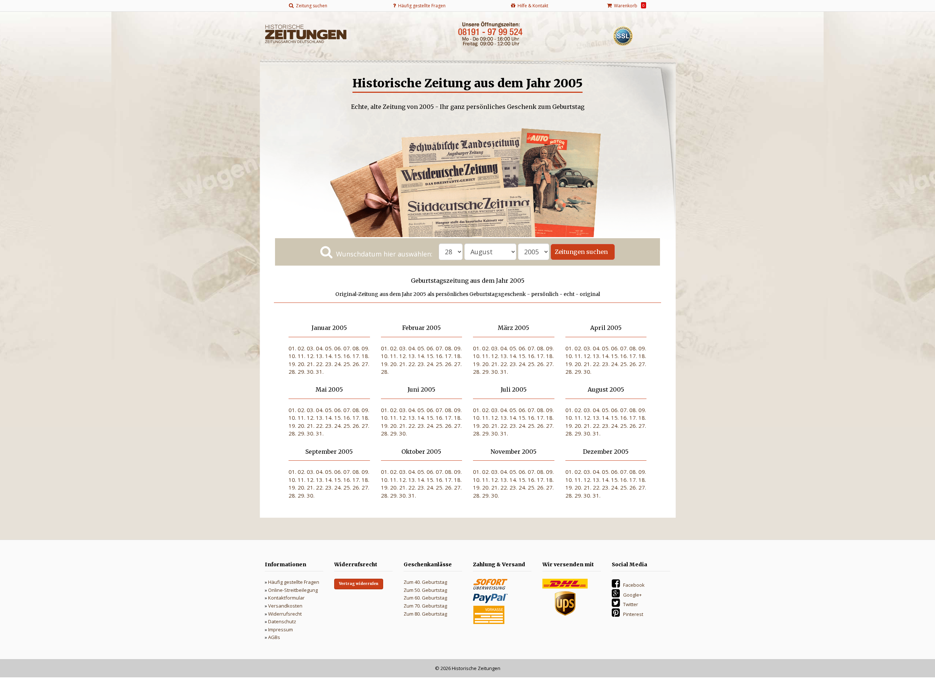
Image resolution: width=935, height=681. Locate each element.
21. (310, 364)
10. (292, 355)
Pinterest (633, 614)
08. (356, 348)
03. (310, 348)
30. (310, 371)
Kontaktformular (286, 597)
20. (301, 364)
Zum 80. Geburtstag (425, 613)
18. (365, 355)
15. (338, 355)
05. (329, 348)
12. (310, 355)
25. (347, 364)
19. (292, 364)
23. (329, 364)
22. (320, 364)
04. (320, 348)
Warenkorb (628, 6)
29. (301, 371)
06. (338, 348)
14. (329, 355)
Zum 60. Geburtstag (425, 597)
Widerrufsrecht (285, 613)
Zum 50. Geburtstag (425, 590)
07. (347, 348)
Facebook (634, 585)
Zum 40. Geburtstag (425, 582)
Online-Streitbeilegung (293, 590)
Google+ (632, 594)
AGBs (274, 637)
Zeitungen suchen (583, 251)
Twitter (630, 604)
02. (301, 348)
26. (356, 364)
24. (338, 364)
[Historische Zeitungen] (306, 33)
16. (347, 355)
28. (292, 371)
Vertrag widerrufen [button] (358, 583)
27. (365, 364)
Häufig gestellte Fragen (293, 582)
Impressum (280, 629)
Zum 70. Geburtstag (425, 605)
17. (356, 355)
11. (301, 355)
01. (292, 348)
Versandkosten (285, 605)
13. (320, 355)
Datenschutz (282, 621)
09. (365, 348)
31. (320, 371)
